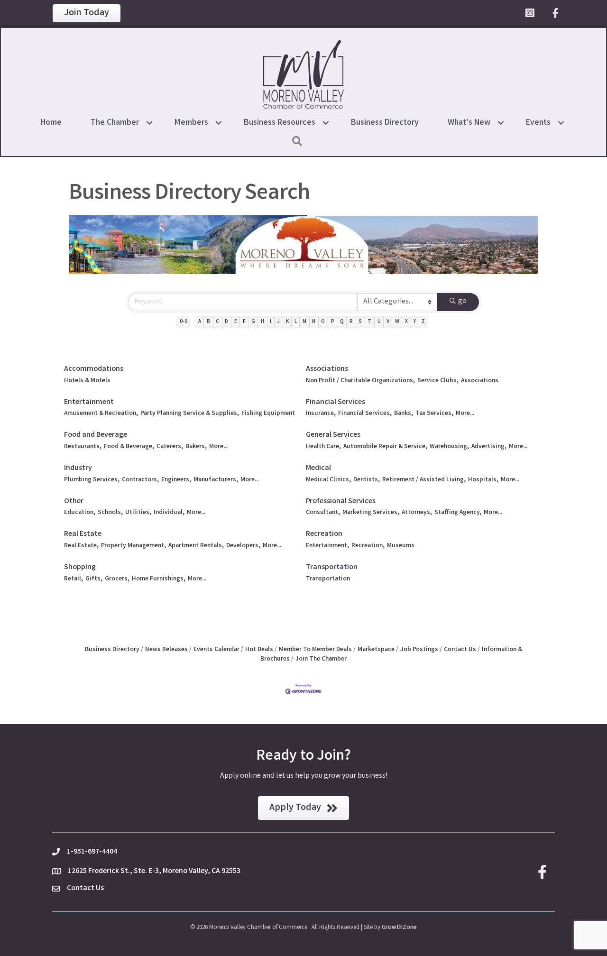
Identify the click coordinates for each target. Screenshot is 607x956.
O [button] (323, 322)
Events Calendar (216, 649)
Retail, (73, 579)
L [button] (295, 322)
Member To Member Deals (315, 649)
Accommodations (93, 369)
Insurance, (321, 413)
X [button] (406, 322)
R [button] (351, 322)
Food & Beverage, (129, 446)
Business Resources (279, 123)
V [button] (387, 322)
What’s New (469, 123)
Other (73, 501)
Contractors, (140, 480)
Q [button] (342, 322)
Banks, (403, 413)
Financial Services (335, 402)
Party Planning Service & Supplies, (189, 413)
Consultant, (323, 512)
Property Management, (133, 546)
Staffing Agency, (457, 512)
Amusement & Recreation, (101, 413)
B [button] (208, 322)
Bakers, (196, 446)
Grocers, (117, 579)
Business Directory (385, 123)
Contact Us (460, 649)
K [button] (287, 322)
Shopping (80, 567)
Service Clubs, (438, 381)
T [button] (369, 322)
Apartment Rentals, (196, 546)
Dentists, (366, 480)
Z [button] (423, 322)
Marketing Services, (370, 512)
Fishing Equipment (268, 413)
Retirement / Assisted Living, (424, 480)
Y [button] (415, 322)
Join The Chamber (321, 659)
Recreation (324, 534)
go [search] (462, 301)
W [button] (397, 322)
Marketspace (376, 649)
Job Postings (419, 649)
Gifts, (93, 579)
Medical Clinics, (328, 480)
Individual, (169, 512)
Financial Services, (365, 413)
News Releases (166, 649)
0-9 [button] (183, 322)
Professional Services (341, 501)
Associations (327, 369)
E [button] (235, 322)
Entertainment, (327, 546)
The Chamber (115, 123)
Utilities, (138, 512)
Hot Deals (259, 649)
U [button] (379, 322)
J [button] (278, 322)
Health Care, (323, 446)
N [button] (313, 322)
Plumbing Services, (92, 480)
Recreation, (368, 546)
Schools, (110, 512)
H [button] (262, 322)
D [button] (226, 322)
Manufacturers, (215, 480)
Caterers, (169, 446)
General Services (333, 435)
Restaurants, (82, 446)
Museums (400, 546)
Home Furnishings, (158, 579)
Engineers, (176, 480)
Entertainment (89, 402)
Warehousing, (449, 446)
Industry (78, 468)
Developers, (243, 546)
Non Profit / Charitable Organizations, (360, 381)
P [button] (332, 322)
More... (465, 413)
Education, (79, 512)
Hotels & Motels (87, 381)
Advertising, (488, 446)
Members (191, 123)
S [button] (360, 322)
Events (538, 123)
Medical (318, 468)
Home (51, 123)
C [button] (217, 322)
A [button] (199, 322)
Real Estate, (81, 546)
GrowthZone (399, 927)
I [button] (270, 322)
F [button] (244, 322)
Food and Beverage (95, 435)
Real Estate (82, 534)
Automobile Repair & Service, (385, 446)
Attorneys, (417, 512)
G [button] (253, 322)
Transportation (332, 567)
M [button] (304, 322)
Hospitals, (483, 480)
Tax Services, (434, 413)
